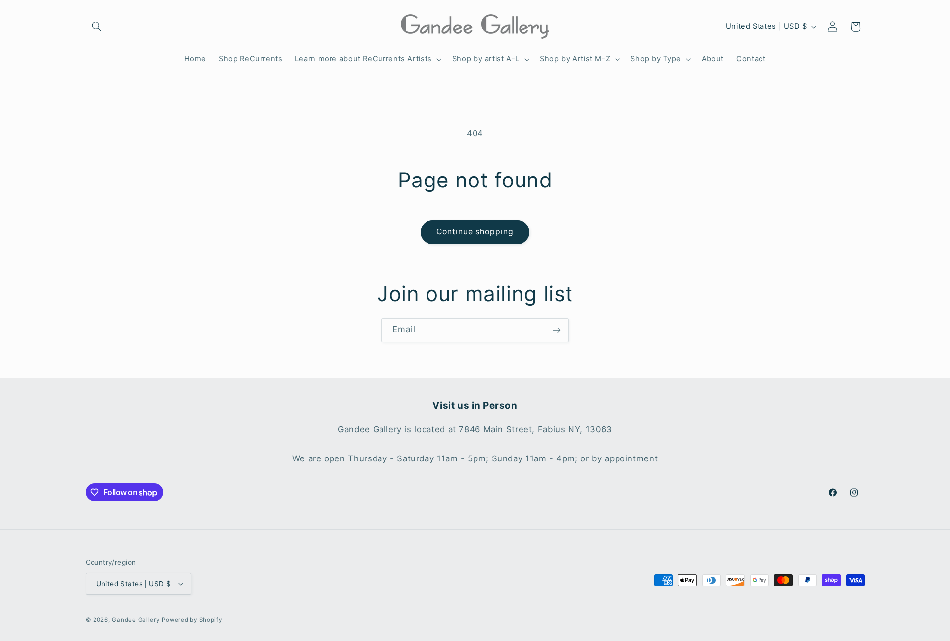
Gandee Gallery (135, 619)
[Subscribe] (556, 330)
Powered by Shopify (192, 619)
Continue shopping (475, 231)
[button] (97, 26)
